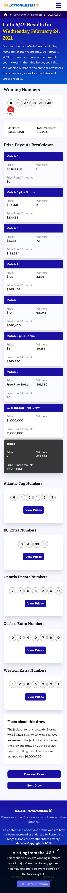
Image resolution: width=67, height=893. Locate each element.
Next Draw (34, 785)
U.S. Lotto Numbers (34, 884)
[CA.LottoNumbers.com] (21, 8)
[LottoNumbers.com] (5, 14)
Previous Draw (34, 774)
